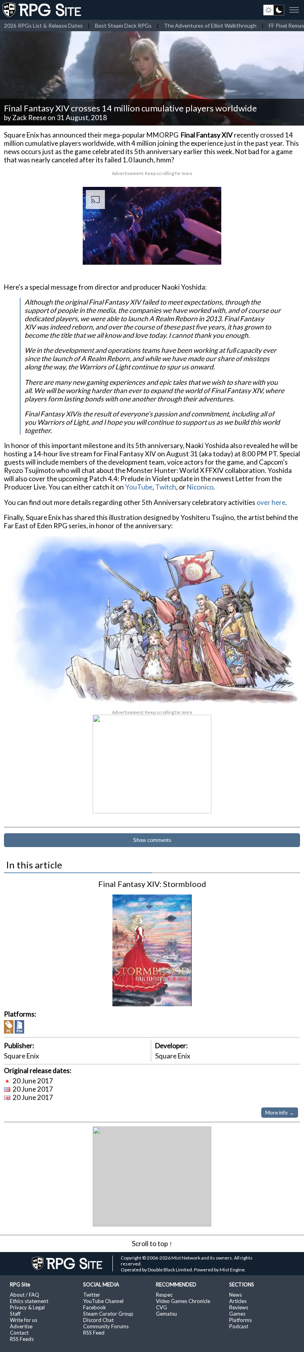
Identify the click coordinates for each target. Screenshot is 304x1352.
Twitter (91, 1295)
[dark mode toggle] (273, 9)
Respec (164, 1295)
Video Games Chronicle (183, 1301)
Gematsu (166, 1314)
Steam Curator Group (108, 1314)
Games (237, 1314)
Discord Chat (98, 1320)
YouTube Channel (103, 1301)
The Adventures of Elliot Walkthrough (210, 25)
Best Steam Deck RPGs (123, 25)
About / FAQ (24, 1295)
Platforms (240, 1320)
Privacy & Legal (27, 1307)
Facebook (94, 1307)
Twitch (165, 487)
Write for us (23, 1320)
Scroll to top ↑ (152, 1243)
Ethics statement (29, 1301)
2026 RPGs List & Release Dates (43, 25)
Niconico (200, 487)
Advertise (21, 1326)
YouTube (138, 487)
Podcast (238, 1326)
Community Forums (106, 1326)
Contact (19, 1332)
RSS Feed (93, 1332)
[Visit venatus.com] (206, 252)
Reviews (238, 1307)
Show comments (152, 840)
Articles (238, 1301)
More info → (279, 1112)
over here (270, 502)
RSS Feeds (22, 1339)
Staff (15, 1314)
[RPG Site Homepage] (43, 10)
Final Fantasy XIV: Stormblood (152, 884)
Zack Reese (29, 117)
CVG (161, 1307)
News (235, 1295)
